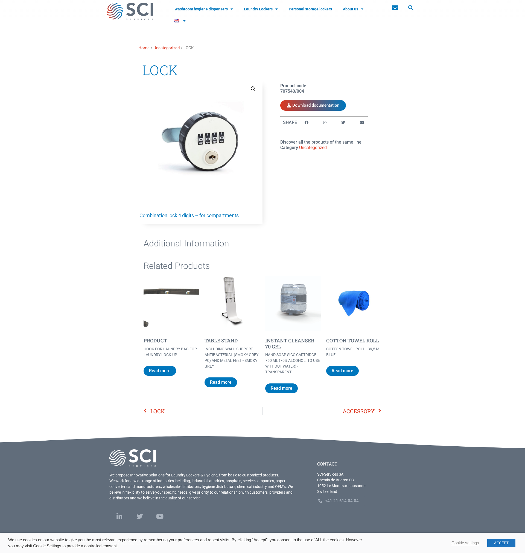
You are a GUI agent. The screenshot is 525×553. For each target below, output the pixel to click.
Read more (160, 370)
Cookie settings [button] (465, 543)
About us (350, 9)
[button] (410, 7)
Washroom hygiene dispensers (201, 9)
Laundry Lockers (258, 9)
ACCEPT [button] (501, 543)
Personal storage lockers (310, 9)
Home (144, 47)
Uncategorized (166, 47)
